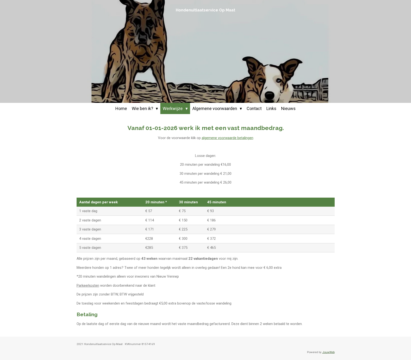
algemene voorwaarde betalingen (227, 138)
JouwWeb (328, 352)
